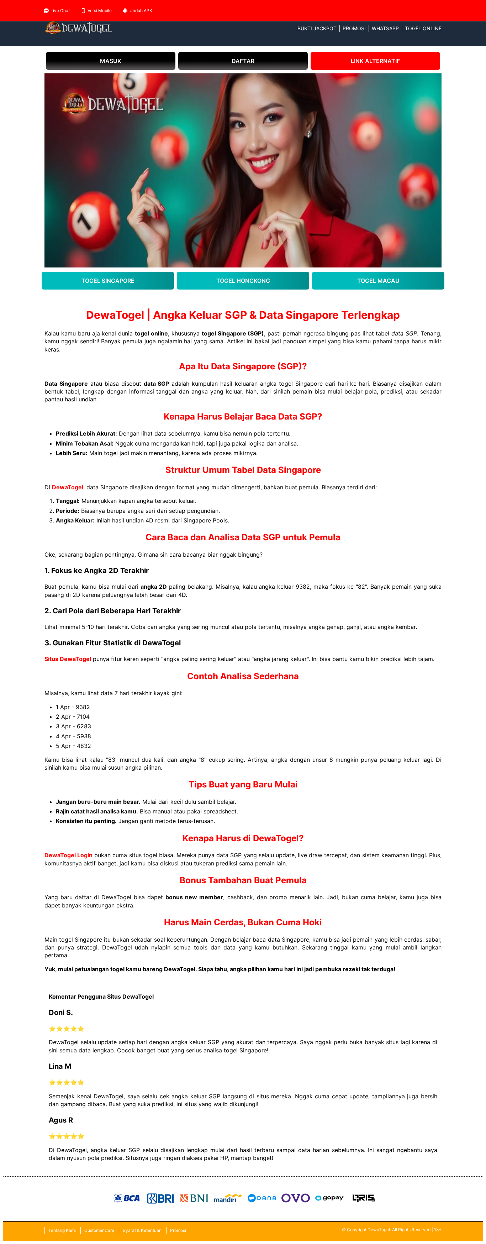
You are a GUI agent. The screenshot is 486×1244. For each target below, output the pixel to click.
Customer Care (99, 1230)
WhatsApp (385, 28)
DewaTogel (67, 487)
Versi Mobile (100, 10)
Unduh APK (141, 10)
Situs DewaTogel (67, 658)
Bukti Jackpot (317, 28)
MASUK (110, 60)
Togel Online (423, 28)
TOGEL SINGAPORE (107, 280)
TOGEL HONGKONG (243, 280)
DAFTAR (243, 60)
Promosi (354, 28)
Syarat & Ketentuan (142, 1230)
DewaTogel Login (68, 855)
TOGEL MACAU (378, 280)
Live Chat (60, 10)
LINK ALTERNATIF (375, 60)
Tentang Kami (62, 1230)
